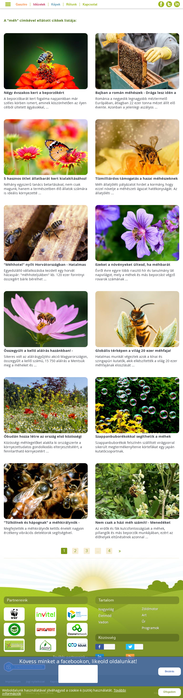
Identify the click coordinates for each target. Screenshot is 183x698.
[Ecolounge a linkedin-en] (177, 4)
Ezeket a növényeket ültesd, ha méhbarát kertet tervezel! (132, 267)
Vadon (103, 622)
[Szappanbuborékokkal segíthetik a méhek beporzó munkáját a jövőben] (137, 404)
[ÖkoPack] (14, 629)
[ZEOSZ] (45, 644)
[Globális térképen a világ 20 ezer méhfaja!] (137, 318)
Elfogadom (169, 691)
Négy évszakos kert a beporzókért (34, 92)
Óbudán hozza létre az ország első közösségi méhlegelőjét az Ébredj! (43, 439)
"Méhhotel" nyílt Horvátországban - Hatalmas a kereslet (45, 267)
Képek (55, 4)
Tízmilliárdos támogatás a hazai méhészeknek (136, 178)
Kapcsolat (90, 4)
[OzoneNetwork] (77, 629)
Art (144, 615)
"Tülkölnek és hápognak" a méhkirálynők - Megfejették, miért (42, 525)
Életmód (105, 615)
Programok (150, 628)
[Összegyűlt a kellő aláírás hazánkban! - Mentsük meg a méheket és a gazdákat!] (46, 318)
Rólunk (71, 4)
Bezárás (169, 671)
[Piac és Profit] (45, 629)
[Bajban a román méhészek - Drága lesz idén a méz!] (137, 60)
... (98, 551)
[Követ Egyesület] (77, 644)
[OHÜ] (77, 613)
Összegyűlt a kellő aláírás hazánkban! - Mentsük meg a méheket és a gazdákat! (39, 353)
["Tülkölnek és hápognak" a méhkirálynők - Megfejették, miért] (46, 490)
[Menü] (8, 4)
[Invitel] (45, 613)
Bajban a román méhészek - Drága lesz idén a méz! (135, 95)
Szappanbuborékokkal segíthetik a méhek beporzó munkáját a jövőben (133, 439)
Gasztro (21, 4)
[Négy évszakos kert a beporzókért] (46, 60)
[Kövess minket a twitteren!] (169, 4)
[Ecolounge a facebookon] (161, 4)
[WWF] (14, 613)
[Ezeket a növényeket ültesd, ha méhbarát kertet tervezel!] (137, 233)
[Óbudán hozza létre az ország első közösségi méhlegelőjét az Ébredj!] (46, 404)
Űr (144, 621)
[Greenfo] (14, 644)
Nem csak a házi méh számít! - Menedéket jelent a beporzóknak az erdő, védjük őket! (133, 525)
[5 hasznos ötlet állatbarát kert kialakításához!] (46, 146)
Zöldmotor (150, 608)
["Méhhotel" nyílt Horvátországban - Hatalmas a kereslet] (46, 233)
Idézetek (39, 4)
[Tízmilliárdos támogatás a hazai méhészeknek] (137, 146)
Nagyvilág (106, 609)
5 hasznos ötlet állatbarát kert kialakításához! (45, 178)
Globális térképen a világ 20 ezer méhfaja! (133, 350)
